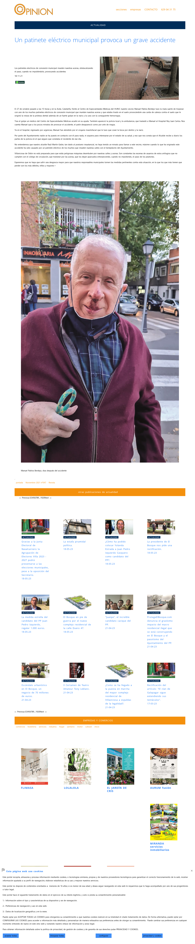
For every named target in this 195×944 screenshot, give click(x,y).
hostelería (32, 726)
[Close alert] (191, 870)
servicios (42, 726)
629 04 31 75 (168, 9)
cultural (88, 726)
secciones (121, 9)
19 (41, 497)
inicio (96, 726)
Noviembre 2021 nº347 (36, 482)
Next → (48, 497)
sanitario (71, 726)
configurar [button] (103, 935)
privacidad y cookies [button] (152, 935)
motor (80, 726)
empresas (135, 9)
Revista (52, 482)
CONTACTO (150, 9)
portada (19, 482)
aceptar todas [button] (11, 935)
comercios (20, 726)
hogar (61, 726)
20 (43, 497)
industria (53, 726)
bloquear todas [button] (57, 935)
